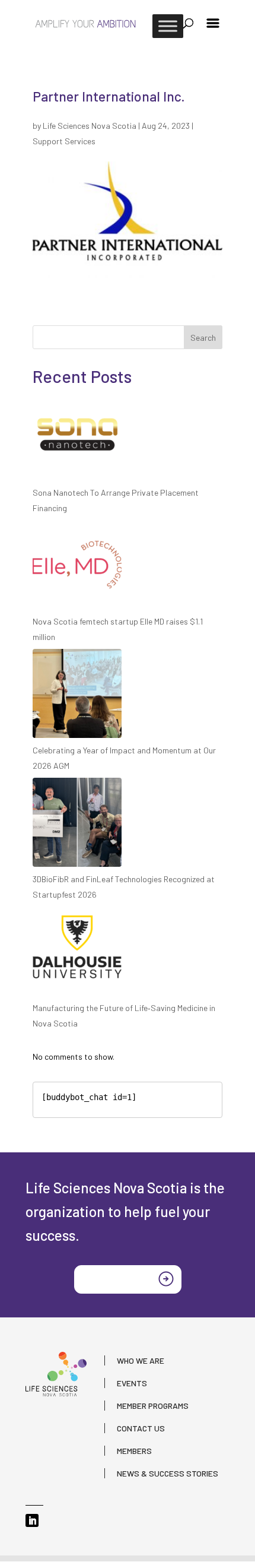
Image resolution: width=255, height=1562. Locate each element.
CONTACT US (141, 1428)
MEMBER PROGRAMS (153, 1406)
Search (203, 337)
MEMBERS (134, 1451)
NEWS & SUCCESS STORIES (167, 1473)
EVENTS (132, 1383)
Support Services (64, 141)
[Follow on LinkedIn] (32, 1520)
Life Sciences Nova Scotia (89, 126)
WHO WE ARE (140, 1360)
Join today (110, 1278)
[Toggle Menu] (167, 25)
